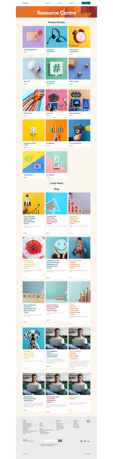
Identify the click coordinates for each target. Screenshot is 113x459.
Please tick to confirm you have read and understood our (49, 445)
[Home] (34, 3)
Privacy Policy (50, 445)
